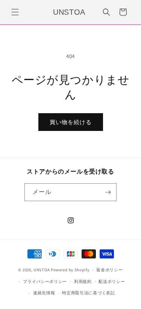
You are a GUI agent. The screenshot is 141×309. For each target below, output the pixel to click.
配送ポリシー (112, 281)
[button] (15, 12)
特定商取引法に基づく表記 (88, 292)
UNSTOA (41, 269)
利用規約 (83, 281)
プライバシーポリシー (45, 281)
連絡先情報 (44, 292)
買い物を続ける (71, 122)
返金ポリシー (109, 269)
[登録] (108, 192)
